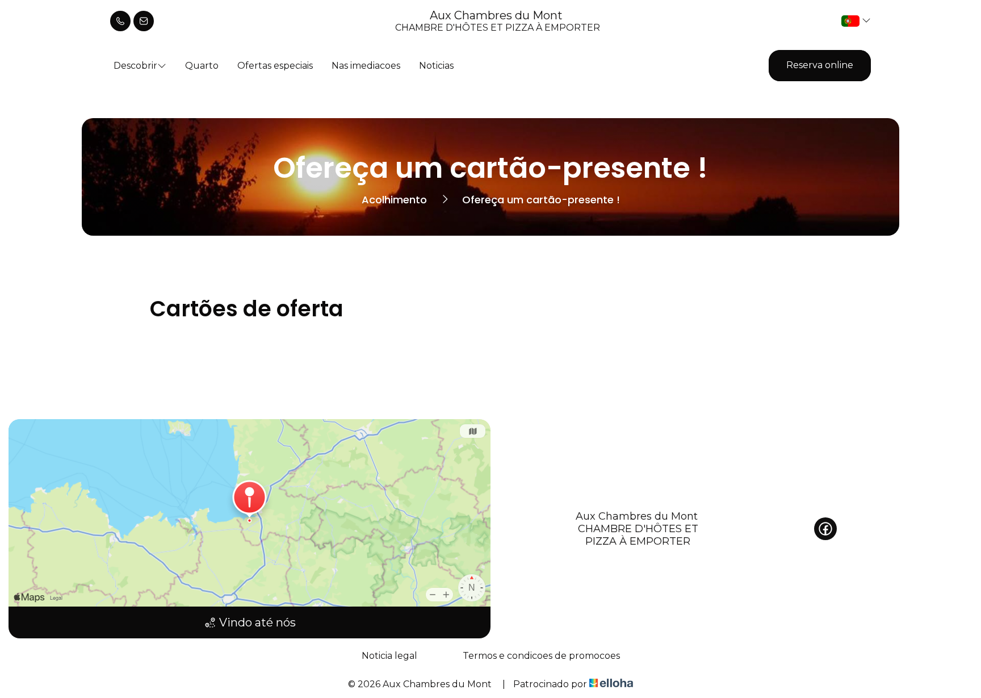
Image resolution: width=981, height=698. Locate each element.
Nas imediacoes (366, 65)
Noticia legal (389, 655)
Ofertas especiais (275, 65)
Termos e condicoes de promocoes (541, 655)
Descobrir (135, 65)
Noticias (436, 65)
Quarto (202, 65)
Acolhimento (394, 200)
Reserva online (819, 65)
